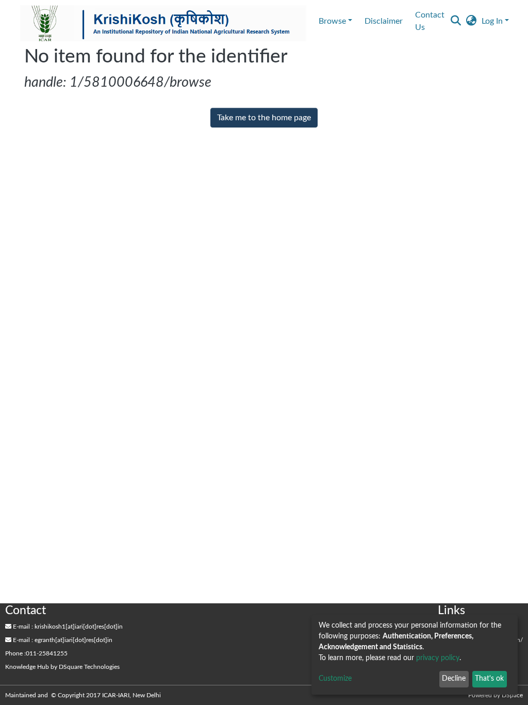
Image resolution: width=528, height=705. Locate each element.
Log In (492, 21)
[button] (471, 21)
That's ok (489, 678)
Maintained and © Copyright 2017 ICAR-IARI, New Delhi (83, 695)
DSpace (512, 695)
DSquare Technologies (89, 667)
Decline (454, 678)
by (62, 667)
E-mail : (22, 626)
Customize (335, 678)
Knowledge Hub (27, 667)
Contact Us (429, 21)
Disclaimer (384, 21)
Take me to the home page (264, 118)
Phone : (15, 653)
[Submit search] (456, 21)
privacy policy (437, 658)
